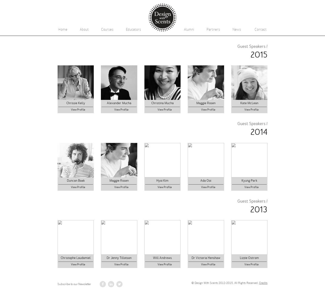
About (84, 29)
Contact (261, 29)
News (236, 29)
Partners (213, 29)
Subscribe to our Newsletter (74, 284)
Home (62, 29)
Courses (107, 29)
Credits (263, 283)
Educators (133, 29)
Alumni (189, 29)
